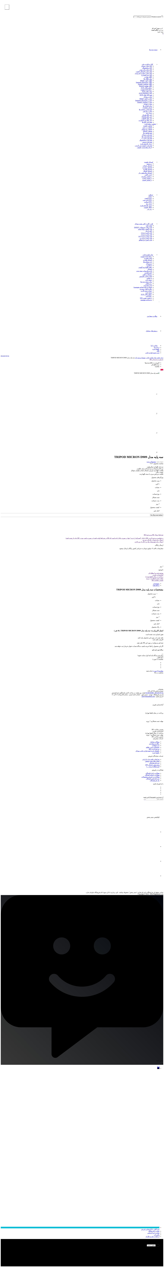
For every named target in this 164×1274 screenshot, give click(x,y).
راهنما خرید (155, 349)
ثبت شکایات (155, 745)
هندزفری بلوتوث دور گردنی (143, 145)
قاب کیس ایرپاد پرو (146, 238)
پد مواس (149, 278)
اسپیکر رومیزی (147, 167)
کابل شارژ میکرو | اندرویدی (143, 73)
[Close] (7, 7)
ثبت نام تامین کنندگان (152, 779)
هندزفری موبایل (147, 135)
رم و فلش (148, 283)
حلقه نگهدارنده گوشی (145, 267)
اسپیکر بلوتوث (148, 162)
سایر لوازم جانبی (147, 255)
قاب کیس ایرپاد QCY (145, 236)
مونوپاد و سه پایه (140, 358)
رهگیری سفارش (152, 316)
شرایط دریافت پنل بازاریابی (150, 759)
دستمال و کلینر (147, 274)
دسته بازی (148, 280)
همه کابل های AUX (146, 95)
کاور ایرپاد (149, 231)
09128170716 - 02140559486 (154, 693)
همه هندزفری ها (147, 136)
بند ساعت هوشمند (146, 300)
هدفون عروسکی (146, 129)
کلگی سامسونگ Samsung (144, 82)
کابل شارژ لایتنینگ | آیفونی (144, 71)
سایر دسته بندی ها (146, 282)
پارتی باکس (148, 175)
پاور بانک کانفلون (146, 118)
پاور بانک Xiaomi (147, 117)
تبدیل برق (149, 113)
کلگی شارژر (148, 77)
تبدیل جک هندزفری (146, 144)
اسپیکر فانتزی (147, 169)
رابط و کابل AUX (146, 88)
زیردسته (149, 164)
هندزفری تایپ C (147, 138)
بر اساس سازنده (147, 176)
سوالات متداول (154, 742)
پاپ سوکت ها (147, 262)
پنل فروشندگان (154, 780)
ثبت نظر (160, 657)
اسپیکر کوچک (147, 171)
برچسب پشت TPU (146, 298)
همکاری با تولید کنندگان (152, 775)
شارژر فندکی (148, 104)
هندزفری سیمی (147, 142)
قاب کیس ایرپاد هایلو (145, 240)
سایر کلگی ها (148, 79)
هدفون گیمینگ (147, 131)
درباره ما (156, 347)
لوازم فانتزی (148, 258)
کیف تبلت (149, 225)
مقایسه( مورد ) (157, 671)
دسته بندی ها (153, 49)
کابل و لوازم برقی (147, 64)
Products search (156, 17)
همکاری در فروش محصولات (150, 777)
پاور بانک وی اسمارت (145, 120)
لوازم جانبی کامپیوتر (145, 276)
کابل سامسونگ (147, 68)
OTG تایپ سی (147, 200)
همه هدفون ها (147, 133)
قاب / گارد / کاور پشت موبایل (144, 224)
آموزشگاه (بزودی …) (152, 766)
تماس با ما (154, 345)
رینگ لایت (149, 296)
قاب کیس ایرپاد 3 (146, 234)
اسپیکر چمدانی (147, 166)
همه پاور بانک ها (147, 122)
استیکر (150, 269)
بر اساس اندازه (147, 178)
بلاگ (158, 351)
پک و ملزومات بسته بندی (144, 271)
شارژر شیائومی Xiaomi (144, 102)
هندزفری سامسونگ (146, 140)
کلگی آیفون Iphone (146, 80)
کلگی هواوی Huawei (145, 86)
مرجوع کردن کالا (154, 749)
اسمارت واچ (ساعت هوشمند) (143, 287)
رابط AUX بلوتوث (146, 89)
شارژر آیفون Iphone (146, 98)
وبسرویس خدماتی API (152, 765)
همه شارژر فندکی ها (145, 109)
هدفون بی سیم (147, 127)
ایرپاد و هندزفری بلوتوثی (144, 147)
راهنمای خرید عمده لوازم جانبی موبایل (147, 751)
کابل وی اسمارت (146, 75)
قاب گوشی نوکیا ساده (145, 229)
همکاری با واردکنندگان (152, 773)
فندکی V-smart (147, 108)
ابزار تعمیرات (148, 285)
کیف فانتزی (148, 273)
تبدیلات (151, 195)
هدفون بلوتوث (147, 126)
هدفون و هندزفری (150, 124)
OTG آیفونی (148, 198)
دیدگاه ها (156, 585)
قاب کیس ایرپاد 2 (146, 233)
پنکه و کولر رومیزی (146, 289)
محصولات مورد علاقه (152, 747)
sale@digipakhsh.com (148, 696)
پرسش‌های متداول (151, 331)
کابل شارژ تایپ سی (146, 70)
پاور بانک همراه (147, 115)
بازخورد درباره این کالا (156, 359)
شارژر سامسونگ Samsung (143, 100)
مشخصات (156, 583)
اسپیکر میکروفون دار (145, 173)
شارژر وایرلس (147, 111)
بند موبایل (149, 264)
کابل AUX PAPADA (145, 93)
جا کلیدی (149, 265)
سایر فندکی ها (147, 106)
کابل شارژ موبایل (146, 66)
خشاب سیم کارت (146, 291)
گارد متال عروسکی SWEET (143, 227)
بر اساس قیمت (147, 180)
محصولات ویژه (151, 462)
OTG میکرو (148, 202)
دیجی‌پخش (160, 358)
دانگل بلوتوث (148, 207)
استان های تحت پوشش (152, 761)
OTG (150, 196)
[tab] (80, 584)
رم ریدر (149, 209)
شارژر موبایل (148, 97)
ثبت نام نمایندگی (154, 763)
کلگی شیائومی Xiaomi (145, 84)
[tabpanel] (82, 1254)
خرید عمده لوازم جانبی (152, 353)
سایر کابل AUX (147, 91)
